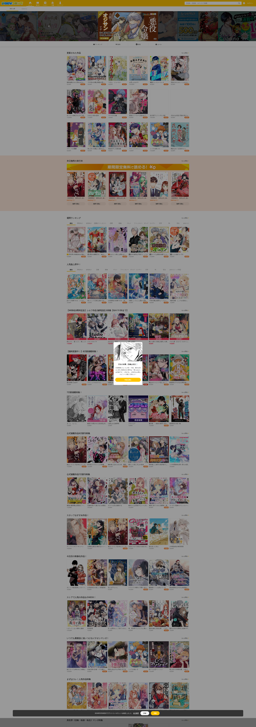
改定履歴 (136, 713)
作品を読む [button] (128, 380)
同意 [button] (155, 713)
